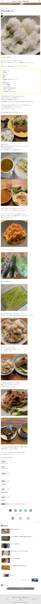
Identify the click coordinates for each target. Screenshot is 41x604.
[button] (30, 510)
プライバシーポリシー (20, 600)
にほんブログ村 (4, 463)
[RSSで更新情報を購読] (28, 518)
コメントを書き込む (20, 588)
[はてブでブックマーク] (20, 510)
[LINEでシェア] (25, 510)
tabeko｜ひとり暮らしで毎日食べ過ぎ (20, 1)
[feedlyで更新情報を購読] (20, 518)
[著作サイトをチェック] (12, 518)
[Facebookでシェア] (15, 510)
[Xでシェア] (10, 510)
